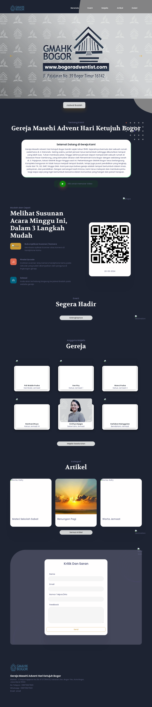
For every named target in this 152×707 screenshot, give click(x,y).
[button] (64, 183)
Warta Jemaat (111, 519)
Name (52, 574)
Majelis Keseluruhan (76, 443)
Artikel (120, 8)
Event (90, 8)
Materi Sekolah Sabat (25, 519)
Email (51, 584)
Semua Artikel (76, 532)
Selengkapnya (76, 317)
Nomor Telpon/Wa (58, 594)
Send (76, 629)
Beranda (75, 8)
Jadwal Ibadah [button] (74, 105)
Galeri (134, 8)
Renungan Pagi (66, 519)
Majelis (105, 8)
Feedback (54, 604)
